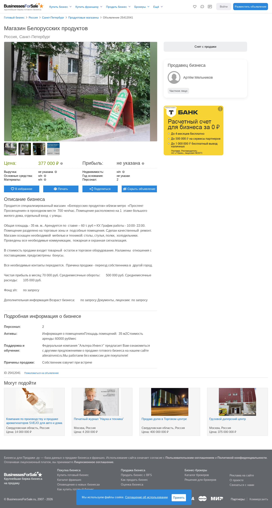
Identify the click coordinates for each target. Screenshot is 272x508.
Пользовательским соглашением (189, 457)
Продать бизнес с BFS (136, 475)
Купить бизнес (58, 6)
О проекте (237, 480)
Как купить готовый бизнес (75, 489)
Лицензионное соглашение (93, 462)
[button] (195, 7)
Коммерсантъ (258, 499)
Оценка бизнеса (132, 484)
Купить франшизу (87, 6)
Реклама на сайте (242, 475)
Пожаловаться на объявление (41, 373)
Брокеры (140, 6)
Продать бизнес (116, 6)
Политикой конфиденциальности (242, 457)
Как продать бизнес (134, 479)
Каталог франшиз (69, 479)
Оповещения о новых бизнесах (78, 484)
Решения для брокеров (200, 479)
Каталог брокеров (197, 475)
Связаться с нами (242, 485)
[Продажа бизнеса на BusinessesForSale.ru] (23, 474)
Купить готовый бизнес (73, 475)
